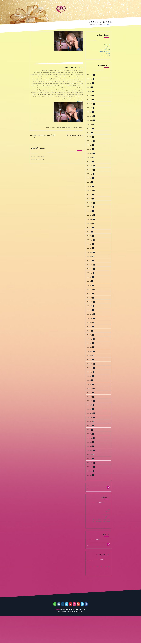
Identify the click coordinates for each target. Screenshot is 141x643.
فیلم (32, 159)
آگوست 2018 (90, 466)
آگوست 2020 (90, 367)
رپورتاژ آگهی (107, 46)
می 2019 (89, 429)
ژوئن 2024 (89, 178)
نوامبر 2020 (90, 355)
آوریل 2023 (89, 235)
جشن (104, 24)
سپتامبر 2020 (90, 363)
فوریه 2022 (89, 293)
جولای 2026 (90, 79)
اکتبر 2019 (89, 409)
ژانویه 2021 (89, 347)
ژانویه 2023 (89, 248)
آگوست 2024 (90, 169)
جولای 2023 (90, 223)
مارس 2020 (90, 388)
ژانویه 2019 (89, 446)
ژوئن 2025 (89, 128)
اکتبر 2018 (89, 458)
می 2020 (89, 380)
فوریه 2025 (89, 145)
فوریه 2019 (89, 442)
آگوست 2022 (90, 268)
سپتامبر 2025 (90, 116)
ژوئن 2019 (89, 425)
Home (108, 24)
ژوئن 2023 (89, 227)
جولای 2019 (90, 421)
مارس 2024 (90, 190)
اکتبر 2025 (89, 112)
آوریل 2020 (89, 384)
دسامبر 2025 (90, 103)
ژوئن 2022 (89, 277)
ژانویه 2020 (89, 396)
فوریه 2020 (89, 392)
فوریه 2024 (89, 194)
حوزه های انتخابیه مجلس (104, 51)
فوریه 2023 (89, 244)
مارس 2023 (90, 240)
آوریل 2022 (89, 285)
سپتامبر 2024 (90, 165)
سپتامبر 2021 (90, 314)
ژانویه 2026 (89, 99)
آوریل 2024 (89, 186)
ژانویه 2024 (89, 198)
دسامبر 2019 (90, 400)
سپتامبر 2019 (90, 413)
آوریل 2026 (89, 91)
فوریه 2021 (89, 343)
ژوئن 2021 (89, 326)
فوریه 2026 (89, 95)
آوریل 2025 (89, 136)
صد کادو (79, 101)
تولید (42, 159)
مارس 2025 (90, 140)
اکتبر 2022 (89, 260)
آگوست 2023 (90, 219)
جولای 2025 (90, 124)
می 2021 (89, 330)
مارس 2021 (90, 339)
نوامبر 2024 (90, 157)
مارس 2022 (90, 289)
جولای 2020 (90, 372)
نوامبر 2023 (90, 207)
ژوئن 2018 (89, 475)
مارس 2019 (90, 438)
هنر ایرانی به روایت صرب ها (75, 135)
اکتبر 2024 (89, 161)
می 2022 (89, 281)
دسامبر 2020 (90, 351)
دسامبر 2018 (90, 450)
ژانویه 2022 (89, 297)
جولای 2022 (90, 273)
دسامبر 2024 (90, 153)
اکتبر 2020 (89, 359)
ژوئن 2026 (89, 83)
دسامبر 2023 (90, 202)
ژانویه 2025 (89, 149)
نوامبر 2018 (90, 454)
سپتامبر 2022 (90, 264)
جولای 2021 (90, 322)
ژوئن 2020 (89, 376)
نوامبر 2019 (90, 405)
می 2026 (89, 87)
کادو (34, 156)
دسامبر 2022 (90, 252)
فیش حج (108, 53)
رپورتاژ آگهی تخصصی (105, 49)
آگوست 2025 (90, 120)
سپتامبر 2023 (90, 215)
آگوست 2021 (90, 318)
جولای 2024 (90, 173)
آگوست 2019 (90, 417)
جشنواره (38, 156)
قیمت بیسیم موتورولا (105, 55)
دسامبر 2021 (90, 301)
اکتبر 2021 (89, 310)
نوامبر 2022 (90, 256)
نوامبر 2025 (90, 107)
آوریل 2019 (89, 433)
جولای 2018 (90, 471)
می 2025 (89, 132)
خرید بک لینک (107, 44)
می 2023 (89, 231)
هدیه (32, 156)
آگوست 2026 (90, 74)
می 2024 (89, 182)
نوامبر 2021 (90, 306)
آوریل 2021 (89, 334)
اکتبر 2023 (89, 211)
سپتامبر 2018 (90, 462)
